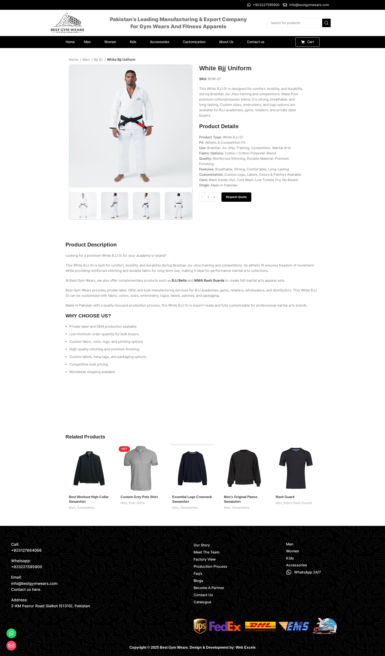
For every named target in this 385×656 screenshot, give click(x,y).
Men (87, 42)
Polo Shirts (137, 503)
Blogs (198, 580)
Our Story (202, 545)
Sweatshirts (85, 507)
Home (70, 42)
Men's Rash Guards (298, 503)
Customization (194, 42)
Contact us (255, 42)
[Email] (11, 645)
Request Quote (236, 197)
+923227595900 (26, 567)
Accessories (159, 42)
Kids (133, 42)
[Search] (326, 23)
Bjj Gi (98, 59)
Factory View (205, 559)
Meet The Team (206, 552)
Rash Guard (285, 497)
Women (110, 42)
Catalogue (202, 602)
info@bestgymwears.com (34, 583)
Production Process (210, 566)
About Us (226, 42)
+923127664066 (26, 550)
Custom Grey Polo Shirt (139, 497)
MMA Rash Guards (209, 280)
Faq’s (198, 573)
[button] (89, 42)
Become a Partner (209, 587)
